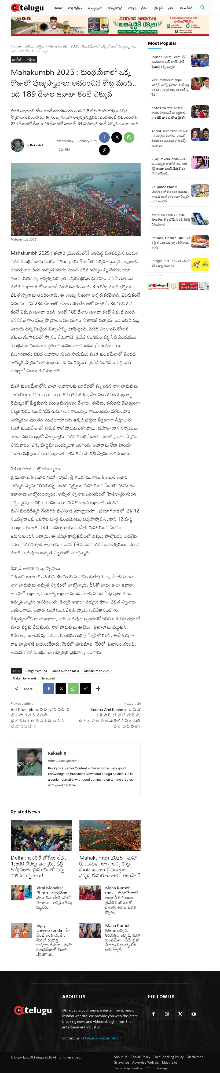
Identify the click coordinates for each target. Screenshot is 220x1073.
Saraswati (48, 678)
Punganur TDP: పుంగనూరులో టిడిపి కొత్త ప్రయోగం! (171, 263)
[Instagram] (167, 1014)
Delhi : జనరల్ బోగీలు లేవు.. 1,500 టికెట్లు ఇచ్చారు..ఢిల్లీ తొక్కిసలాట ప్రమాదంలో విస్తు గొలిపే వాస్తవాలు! (39, 866)
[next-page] (160, 278)
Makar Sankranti (24, 678)
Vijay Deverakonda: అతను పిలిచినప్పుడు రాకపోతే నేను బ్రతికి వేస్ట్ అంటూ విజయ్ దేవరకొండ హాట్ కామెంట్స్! (170, 165)
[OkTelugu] (27, 7)
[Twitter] (180, 1014)
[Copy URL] (104, 150)
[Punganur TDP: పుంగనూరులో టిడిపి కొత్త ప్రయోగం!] (200, 264)
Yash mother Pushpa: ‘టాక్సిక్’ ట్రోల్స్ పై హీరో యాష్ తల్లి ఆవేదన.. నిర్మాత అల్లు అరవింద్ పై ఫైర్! (170, 87)
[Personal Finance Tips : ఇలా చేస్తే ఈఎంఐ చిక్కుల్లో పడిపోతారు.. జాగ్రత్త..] (200, 241)
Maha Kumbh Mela (65, 671)
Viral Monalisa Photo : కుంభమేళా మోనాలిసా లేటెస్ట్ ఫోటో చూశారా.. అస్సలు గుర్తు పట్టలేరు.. (54, 897)
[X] (116, 137)
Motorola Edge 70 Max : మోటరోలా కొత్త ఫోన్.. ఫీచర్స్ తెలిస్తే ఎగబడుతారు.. (171, 219)
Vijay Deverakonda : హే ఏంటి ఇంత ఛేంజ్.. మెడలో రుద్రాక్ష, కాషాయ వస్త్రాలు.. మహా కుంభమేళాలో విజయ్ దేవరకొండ (54, 940)
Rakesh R (36, 145)
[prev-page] (151, 278)
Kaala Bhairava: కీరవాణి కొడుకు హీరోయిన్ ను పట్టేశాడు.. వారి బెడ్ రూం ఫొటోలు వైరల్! (169, 112)
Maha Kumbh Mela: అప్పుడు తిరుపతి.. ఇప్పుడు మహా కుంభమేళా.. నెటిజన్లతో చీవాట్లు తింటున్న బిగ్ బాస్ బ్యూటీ (122, 937)
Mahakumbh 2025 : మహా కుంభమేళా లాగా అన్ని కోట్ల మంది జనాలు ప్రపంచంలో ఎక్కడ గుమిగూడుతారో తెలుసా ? (110, 866)
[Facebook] (104, 137)
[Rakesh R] (18, 145)
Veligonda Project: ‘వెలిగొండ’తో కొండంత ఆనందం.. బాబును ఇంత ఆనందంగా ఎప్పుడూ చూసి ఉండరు (171, 193)
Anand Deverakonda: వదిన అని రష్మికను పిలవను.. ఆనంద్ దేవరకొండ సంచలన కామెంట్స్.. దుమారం (170, 138)
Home (16, 46)
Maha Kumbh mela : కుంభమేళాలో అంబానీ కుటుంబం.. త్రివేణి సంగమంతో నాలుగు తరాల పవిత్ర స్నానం (121, 899)
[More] (98, 688)
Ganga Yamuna (36, 671)
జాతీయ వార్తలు (35, 46)
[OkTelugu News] (33, 1009)
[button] (202, 7)
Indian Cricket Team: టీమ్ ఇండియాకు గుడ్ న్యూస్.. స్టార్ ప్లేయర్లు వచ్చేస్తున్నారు (169, 61)
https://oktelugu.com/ (63, 761)
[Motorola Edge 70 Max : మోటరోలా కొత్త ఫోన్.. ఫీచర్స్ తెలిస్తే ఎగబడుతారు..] (200, 218)
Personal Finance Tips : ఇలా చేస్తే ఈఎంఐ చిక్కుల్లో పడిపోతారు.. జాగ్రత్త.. (171, 242)
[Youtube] (193, 1014)
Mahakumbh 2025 (96, 671)
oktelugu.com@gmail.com (102, 1038)
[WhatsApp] (129, 137)
